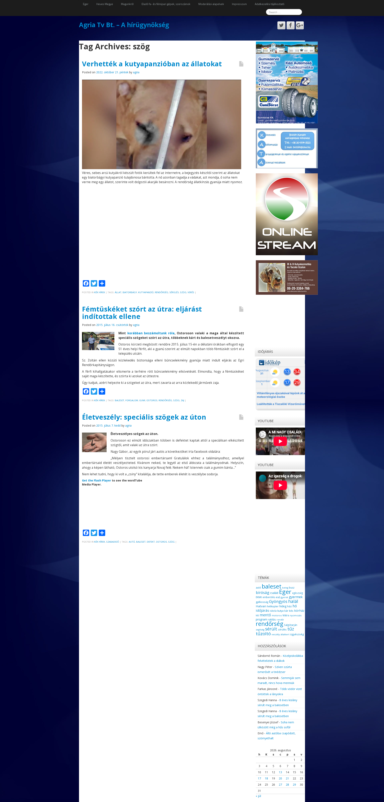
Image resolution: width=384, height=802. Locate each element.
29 (294, 784)
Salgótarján (290, 624)
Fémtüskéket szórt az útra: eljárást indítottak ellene (142, 312)
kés (291, 610)
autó (132, 541)
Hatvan (261, 606)
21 (287, 778)
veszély (276, 634)
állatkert (285, 634)
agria (136, 72)
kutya (280, 610)
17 (259, 778)
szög (183, 292)
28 (287, 784)
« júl (258, 796)
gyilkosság (262, 602)
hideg (282, 606)
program (261, 619)
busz (291, 587)
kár (286, 610)
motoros (277, 615)
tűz (290, 629)
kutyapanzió (146, 292)
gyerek (284, 597)
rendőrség (161, 292)
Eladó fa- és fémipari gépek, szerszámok (166, 4)
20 (280, 778)
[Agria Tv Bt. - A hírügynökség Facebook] (291, 25)
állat (118, 292)
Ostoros (151, 400)
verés (191, 292)
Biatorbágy (130, 292)
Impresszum (239, 4)
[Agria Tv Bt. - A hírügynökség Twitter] (281, 25)
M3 (257, 615)
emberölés (269, 597)
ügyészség (297, 634)
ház (289, 606)
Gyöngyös (278, 601)
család (274, 593)
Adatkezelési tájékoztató (269, 4)
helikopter (273, 606)
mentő (265, 614)
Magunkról (127, 4)
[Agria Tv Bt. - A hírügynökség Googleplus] (300, 25)
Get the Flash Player (96, 480)
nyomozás (295, 615)
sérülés (174, 292)
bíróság (262, 592)
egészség (297, 593)
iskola (273, 610)
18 (266, 778)
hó (295, 605)
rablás (272, 619)
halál (293, 601)
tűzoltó (263, 633)
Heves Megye (104, 4)
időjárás (262, 610)
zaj (182, 400)
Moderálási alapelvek (211, 4)
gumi (142, 400)
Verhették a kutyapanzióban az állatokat (152, 63)
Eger (85, 4)
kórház (299, 610)
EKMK (259, 597)
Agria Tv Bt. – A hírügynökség (124, 24)
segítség (260, 629)
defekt (151, 541)
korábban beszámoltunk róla (151, 333)
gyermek (296, 597)
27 (280, 784)
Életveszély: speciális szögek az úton (144, 417)
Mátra (286, 615)
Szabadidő (112, 541)
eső (278, 597)
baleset (119, 400)
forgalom (131, 400)
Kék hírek (99, 292)
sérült (271, 629)
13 (280, 772)
